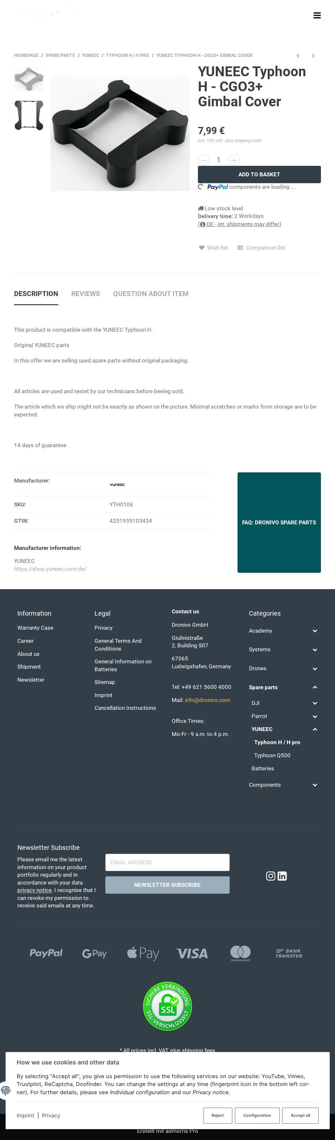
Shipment (29, 667)
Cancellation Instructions (125, 708)
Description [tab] (36, 294)
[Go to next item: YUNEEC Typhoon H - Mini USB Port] (313, 55)
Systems (260, 649)
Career (25, 641)
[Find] (305, 15)
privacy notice (34, 890)
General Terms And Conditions (118, 645)
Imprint (25, 1115)
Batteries (263, 768)
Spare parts (263, 687)
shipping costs (248, 140)
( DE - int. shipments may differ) (240, 224)
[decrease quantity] (203, 160)
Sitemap (105, 682)
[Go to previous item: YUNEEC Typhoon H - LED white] (298, 55)
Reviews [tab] (85, 294)
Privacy (51, 1115)
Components (265, 785)
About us (28, 654)
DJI (256, 703)
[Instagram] (270, 876)
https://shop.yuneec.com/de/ (50, 569)
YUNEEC (262, 729)
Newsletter (30, 680)
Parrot (259, 716)
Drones (258, 668)
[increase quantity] (234, 160)
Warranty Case (35, 628)
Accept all (300, 1115)
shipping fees (198, 1050)
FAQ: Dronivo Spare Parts (279, 522)
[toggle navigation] (317, 15)
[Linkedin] (282, 876)
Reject (218, 1115)
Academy (260, 631)
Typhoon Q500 (272, 755)
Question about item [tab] (150, 294)
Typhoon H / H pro (277, 742)
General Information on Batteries (123, 665)
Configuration (257, 1115)
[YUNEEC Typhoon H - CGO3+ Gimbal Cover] (120, 133)
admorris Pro (182, 1131)
